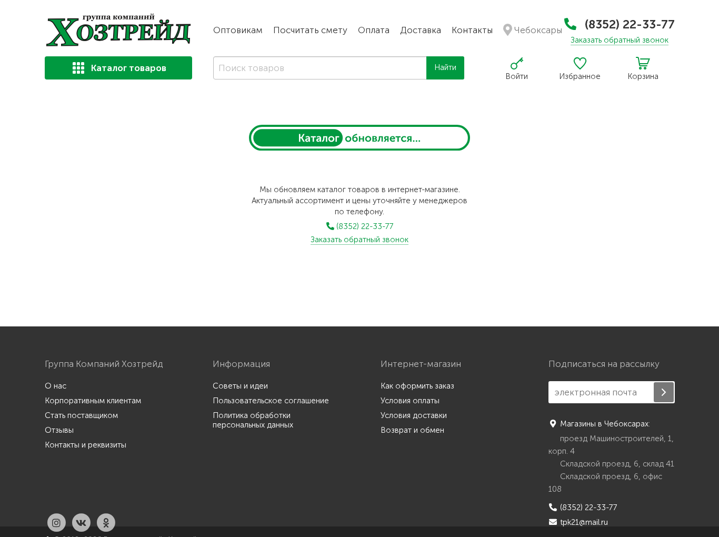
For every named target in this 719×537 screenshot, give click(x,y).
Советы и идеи (240, 386)
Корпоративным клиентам (93, 400)
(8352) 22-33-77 (628, 24)
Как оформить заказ (417, 386)
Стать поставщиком (81, 415)
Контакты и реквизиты (85, 445)
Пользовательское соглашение (271, 400)
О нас (55, 386)
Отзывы (59, 430)
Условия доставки (414, 415)
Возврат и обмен (412, 430)
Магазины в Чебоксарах (604, 424)
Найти (445, 67)
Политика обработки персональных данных (253, 420)
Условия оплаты (410, 400)
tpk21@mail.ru (584, 522)
